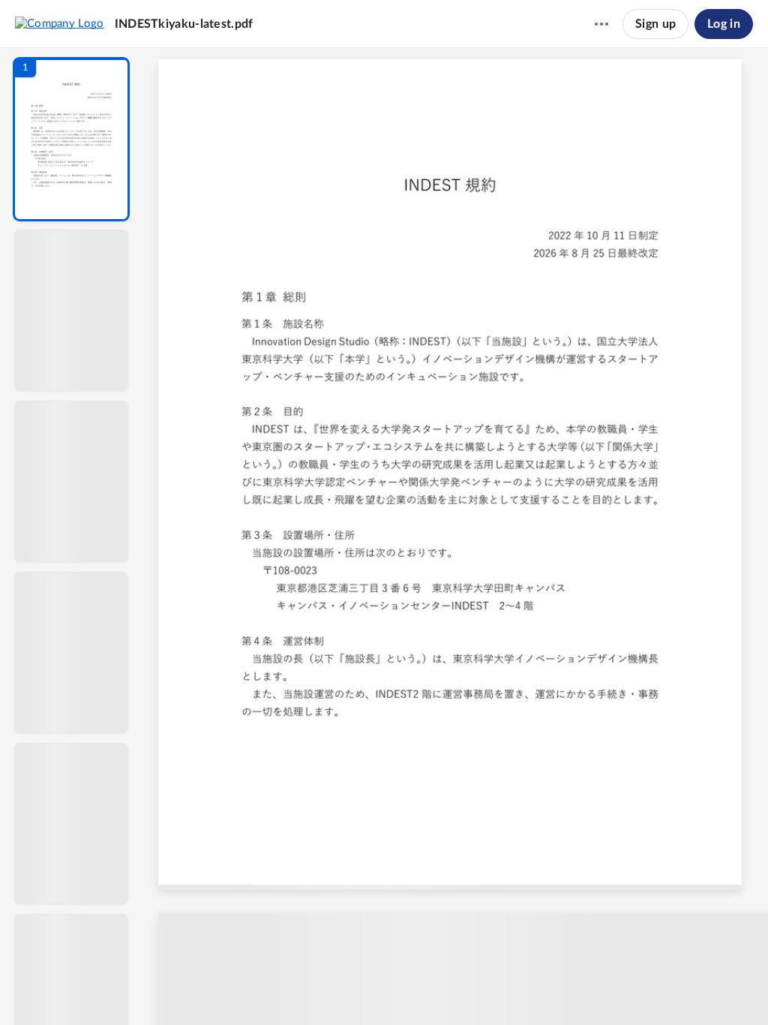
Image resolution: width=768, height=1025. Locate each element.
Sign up (655, 24)
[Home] (59, 23)
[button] (71, 139)
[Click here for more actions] (601, 24)
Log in (723, 24)
